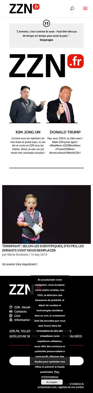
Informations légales (27, 320)
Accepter (52, 382)
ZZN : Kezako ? (23, 307)
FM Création (74, 383)
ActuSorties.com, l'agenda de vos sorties (61, 387)
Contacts (19, 311)
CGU (16, 316)
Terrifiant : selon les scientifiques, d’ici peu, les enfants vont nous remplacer (43, 248)
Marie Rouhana (17, 254)
